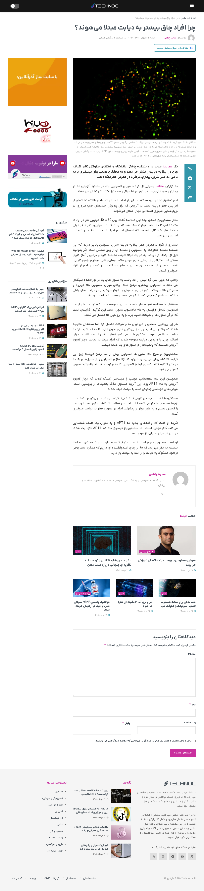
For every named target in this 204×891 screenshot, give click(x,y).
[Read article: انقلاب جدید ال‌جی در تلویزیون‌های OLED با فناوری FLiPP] (57, 331)
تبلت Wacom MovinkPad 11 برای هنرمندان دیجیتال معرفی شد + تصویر (27, 254)
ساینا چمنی (170, 37)
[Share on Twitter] (190, 188)
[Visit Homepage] (104, 6)
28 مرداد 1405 (35, 316)
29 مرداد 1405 (101, 615)
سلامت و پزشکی (115, 37)
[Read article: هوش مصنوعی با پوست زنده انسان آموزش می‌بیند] (166, 540)
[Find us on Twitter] (192, 856)
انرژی (121, 593)
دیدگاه (190, 654)
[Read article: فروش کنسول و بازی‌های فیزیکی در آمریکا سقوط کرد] (121, 851)
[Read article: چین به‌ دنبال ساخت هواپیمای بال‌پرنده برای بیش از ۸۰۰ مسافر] (57, 294)
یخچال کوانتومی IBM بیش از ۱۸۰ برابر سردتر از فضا (26, 365)
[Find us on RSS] (153, 856)
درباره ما (33, 878)
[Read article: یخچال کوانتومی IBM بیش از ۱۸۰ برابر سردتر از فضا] (57, 369)
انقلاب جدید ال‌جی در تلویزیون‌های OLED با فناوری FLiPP (28, 329)
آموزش (59, 811)
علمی (183, 18)
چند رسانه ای (55, 851)
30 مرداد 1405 (35, 354)
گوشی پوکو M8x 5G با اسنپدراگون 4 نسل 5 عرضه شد (27, 347)
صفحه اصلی (89, 878)
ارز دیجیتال (56, 818)
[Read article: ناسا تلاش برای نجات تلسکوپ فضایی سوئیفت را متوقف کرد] (177, 588)
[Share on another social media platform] (190, 197)
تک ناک (192, 18)
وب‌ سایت (190, 723)
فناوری (59, 792)
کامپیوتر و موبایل (52, 798)
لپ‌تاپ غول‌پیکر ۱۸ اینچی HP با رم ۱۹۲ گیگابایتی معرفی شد (27, 309)
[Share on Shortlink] (190, 169)
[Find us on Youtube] (182, 856)
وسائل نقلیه (55, 838)
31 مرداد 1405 (186, 570)
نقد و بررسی (55, 805)
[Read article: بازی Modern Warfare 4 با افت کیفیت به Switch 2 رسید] (121, 796)
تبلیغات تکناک (51, 878)
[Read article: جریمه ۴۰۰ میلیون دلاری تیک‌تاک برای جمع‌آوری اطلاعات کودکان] (121, 814)
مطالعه (168, 167)
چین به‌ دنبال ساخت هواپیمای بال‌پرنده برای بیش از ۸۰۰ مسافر (26, 290)
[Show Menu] (192, 6)
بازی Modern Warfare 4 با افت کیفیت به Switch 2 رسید (91, 792)
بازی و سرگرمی (54, 844)
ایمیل (126, 723)
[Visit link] (37, 82)
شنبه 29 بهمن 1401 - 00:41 (141, 37)
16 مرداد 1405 (35, 243)
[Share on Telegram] (190, 178)
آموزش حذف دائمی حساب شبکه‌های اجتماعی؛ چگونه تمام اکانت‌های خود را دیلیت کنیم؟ (26, 234)
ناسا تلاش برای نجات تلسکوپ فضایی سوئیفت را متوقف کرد (178, 604)
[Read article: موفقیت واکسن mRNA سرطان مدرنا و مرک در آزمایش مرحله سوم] (91, 588)
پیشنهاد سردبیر (83, 593)
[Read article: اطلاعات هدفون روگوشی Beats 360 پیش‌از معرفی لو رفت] (121, 832)
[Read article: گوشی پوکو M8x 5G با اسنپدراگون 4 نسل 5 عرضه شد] (57, 351)
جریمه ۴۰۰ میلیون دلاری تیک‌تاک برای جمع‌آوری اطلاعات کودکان (90, 810)
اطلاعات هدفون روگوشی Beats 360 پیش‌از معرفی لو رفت (91, 828)
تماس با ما (16, 878)
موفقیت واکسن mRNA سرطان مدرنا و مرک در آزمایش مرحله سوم (92, 606)
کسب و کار (56, 831)
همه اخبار (71, 878)
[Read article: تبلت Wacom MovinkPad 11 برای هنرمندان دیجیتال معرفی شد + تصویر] (57, 256)
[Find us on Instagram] (163, 856)
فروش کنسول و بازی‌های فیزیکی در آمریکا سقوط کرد (94, 847)
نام (192, 704)
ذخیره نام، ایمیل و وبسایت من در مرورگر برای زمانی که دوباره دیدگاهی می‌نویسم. (143, 741)
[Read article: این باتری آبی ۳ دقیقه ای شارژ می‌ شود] (134, 588)
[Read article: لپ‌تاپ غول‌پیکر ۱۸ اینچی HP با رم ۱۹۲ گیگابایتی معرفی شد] (57, 313)
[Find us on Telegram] (173, 856)
